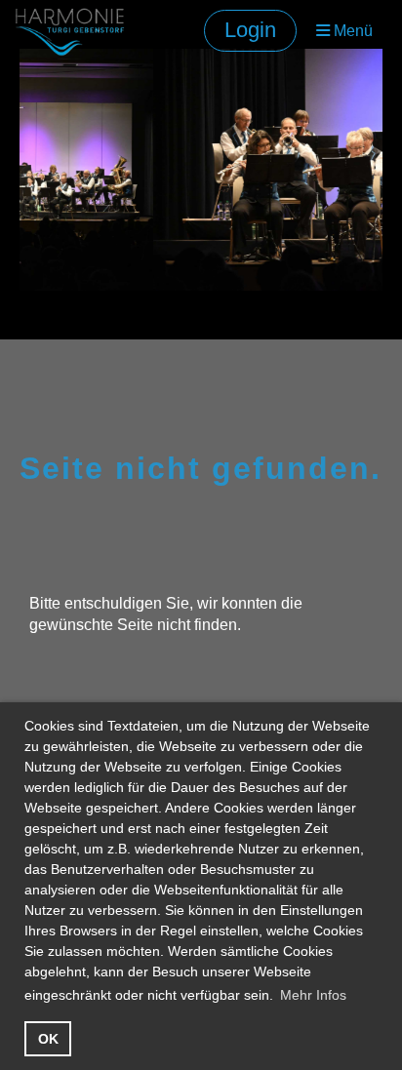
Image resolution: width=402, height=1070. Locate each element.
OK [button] (48, 1039)
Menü (351, 30)
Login (250, 30)
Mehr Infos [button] (313, 995)
